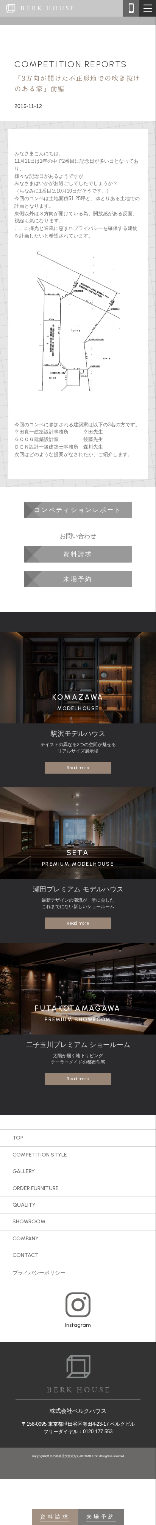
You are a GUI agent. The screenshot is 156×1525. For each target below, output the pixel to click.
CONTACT (25, 1255)
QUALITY (24, 1204)
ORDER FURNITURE (35, 1188)
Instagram (78, 1325)
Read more (78, 767)
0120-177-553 (97, 1431)
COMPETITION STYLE (39, 1154)
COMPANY (25, 1238)
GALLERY (23, 1171)
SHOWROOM (28, 1221)
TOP (17, 1137)
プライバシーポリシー (39, 1273)
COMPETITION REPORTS (70, 64)
